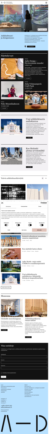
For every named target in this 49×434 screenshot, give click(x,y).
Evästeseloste (4, 411)
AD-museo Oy (28, 386)
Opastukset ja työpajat (6, 389)
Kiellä (9, 230)
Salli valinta (24, 230)
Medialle (3, 392)
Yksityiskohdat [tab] (24, 206)
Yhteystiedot (4, 390)
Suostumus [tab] (8, 206)
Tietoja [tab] (39, 206)
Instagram (3, 398)
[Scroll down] (24, 29)
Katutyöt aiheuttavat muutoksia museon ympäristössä (34, 237)
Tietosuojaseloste (5, 409)
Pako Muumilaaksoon (10, 104)
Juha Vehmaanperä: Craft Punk (33, 85)
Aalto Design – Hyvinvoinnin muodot (34, 62)
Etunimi (2, 360)
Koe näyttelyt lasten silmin (32, 249)
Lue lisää (28, 78)
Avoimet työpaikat (29, 392)
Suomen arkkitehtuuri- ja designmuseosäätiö (35, 387)
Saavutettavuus (28, 396)
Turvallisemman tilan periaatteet (32, 395)
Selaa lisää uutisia (6, 287)
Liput (2, 385)
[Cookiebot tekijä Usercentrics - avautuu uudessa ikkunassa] (41, 203)
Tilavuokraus (4, 387)
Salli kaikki (39, 230)
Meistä (26, 385)
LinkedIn (3, 401)
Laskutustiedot (28, 390)
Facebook (3, 400)
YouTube (3, 403)
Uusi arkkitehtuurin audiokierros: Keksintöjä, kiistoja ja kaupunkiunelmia (32, 276)
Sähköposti (3, 354)
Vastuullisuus (27, 393)
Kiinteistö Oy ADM (29, 389)
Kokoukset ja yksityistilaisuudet (8, 386)
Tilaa (3, 376)
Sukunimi (3, 365)
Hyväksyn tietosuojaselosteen (9, 372)
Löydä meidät (31, 46)
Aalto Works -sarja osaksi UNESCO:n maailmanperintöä (33, 262)
